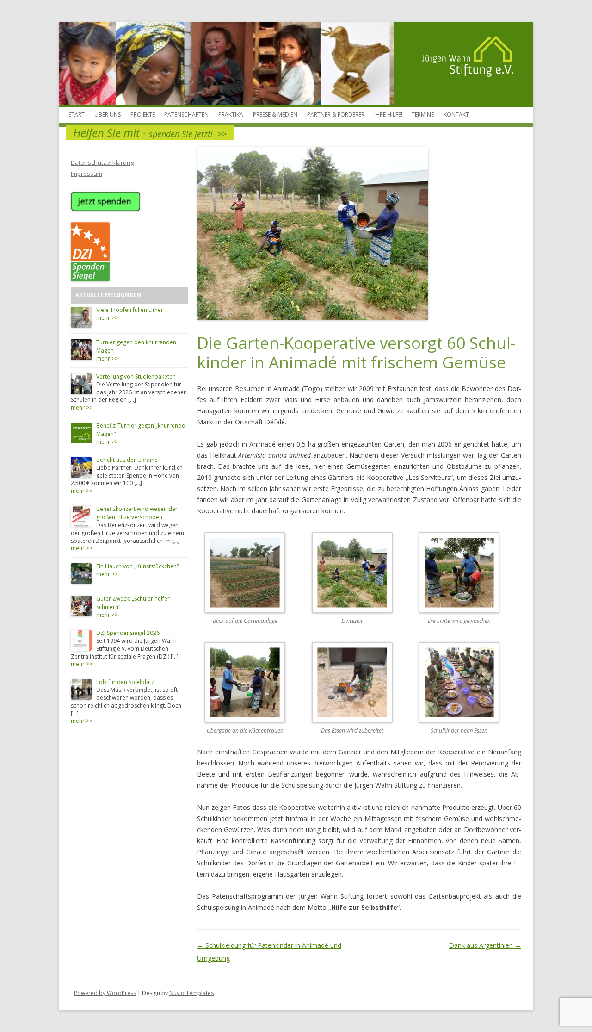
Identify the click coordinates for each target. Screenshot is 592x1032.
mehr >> (107, 318)
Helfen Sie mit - (150, 132)
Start (76, 114)
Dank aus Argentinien (485, 945)
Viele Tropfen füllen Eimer (129, 310)
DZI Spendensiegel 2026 (128, 633)
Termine (423, 114)
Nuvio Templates (191, 993)
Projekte (142, 114)
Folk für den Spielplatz (125, 682)
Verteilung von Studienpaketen (136, 376)
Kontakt (456, 114)
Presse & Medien (275, 114)
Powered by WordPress (105, 993)
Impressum (86, 173)
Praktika (230, 114)
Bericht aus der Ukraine (127, 460)
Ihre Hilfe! (388, 114)
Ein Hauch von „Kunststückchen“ (137, 566)
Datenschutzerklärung (102, 162)
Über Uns (107, 114)
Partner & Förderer (335, 114)
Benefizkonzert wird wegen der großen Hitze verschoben (137, 513)
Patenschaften (186, 114)
